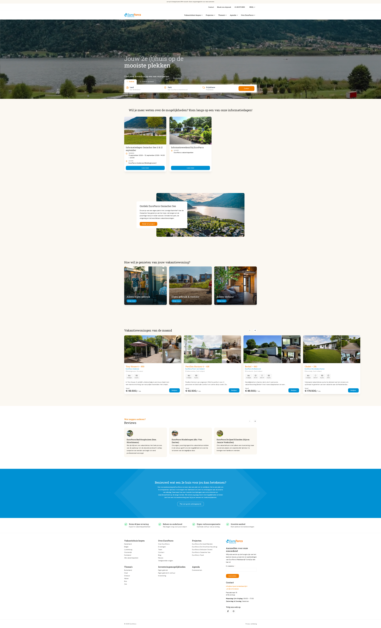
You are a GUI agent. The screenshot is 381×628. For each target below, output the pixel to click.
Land (132, 87)
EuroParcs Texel (198, 555)
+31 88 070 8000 (239, 7)
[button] (250, 330)
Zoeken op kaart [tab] (148, 81)
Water (126, 578)
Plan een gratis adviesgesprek (190, 504)
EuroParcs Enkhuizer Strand (202, 549)
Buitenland (128, 570)
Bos (125, 581)
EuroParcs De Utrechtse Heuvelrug (204, 547)
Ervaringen (162, 547)
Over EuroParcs (164, 544)
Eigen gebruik (163, 570)
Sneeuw (127, 576)
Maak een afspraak (224, 7)
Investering (162, 576)
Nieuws (160, 558)
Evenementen (197, 570)
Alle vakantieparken (131, 558)
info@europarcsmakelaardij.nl (236, 586)
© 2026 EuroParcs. (130, 624)
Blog (159, 555)
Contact (211, 7)
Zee (125, 584)
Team (160, 549)
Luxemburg (128, 549)
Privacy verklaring (251, 624)
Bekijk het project (148, 224)
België (126, 547)
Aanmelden (232, 576)
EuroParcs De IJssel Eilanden (202, 544)
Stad (126, 573)
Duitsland (127, 555)
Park (170, 87)
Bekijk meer (131, 301)
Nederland (128, 544)
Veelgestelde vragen (165, 561)
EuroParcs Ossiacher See (201, 552)
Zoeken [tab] (131, 81)
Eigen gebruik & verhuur (166, 573)
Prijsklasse (210, 87)
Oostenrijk (128, 552)
